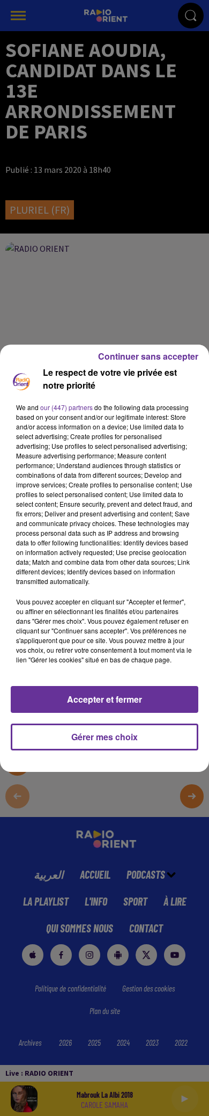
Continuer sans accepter (148, 356)
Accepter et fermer (104, 699)
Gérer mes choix (104, 737)
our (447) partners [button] (66, 407)
